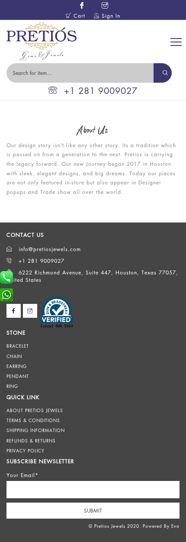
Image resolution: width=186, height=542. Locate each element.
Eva (175, 526)
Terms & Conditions (33, 420)
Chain (14, 356)
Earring (16, 366)
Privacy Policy (25, 451)
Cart (78, 15)
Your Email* (22, 475)
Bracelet (17, 346)
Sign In (109, 15)
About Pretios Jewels (34, 410)
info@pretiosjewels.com (48, 249)
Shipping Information (35, 430)
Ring (12, 386)
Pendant (17, 376)
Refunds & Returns (31, 441)
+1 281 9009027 (101, 91)
